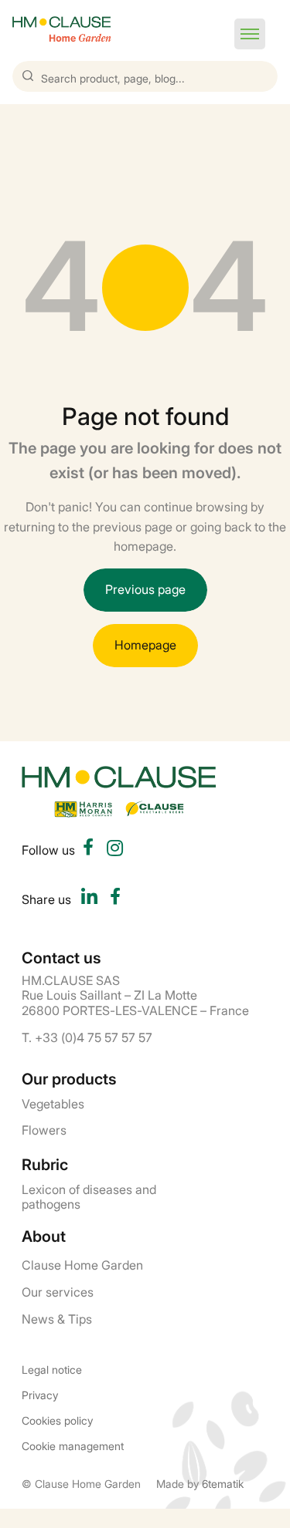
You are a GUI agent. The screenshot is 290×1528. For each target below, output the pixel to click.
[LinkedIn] (89, 898)
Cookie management (73, 1445)
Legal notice (52, 1369)
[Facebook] (115, 898)
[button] (249, 34)
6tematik (223, 1483)
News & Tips (57, 1318)
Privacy (40, 1395)
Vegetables (53, 1103)
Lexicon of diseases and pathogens (89, 1196)
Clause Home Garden (82, 1264)
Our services (58, 1291)
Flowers (44, 1129)
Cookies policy (57, 1420)
